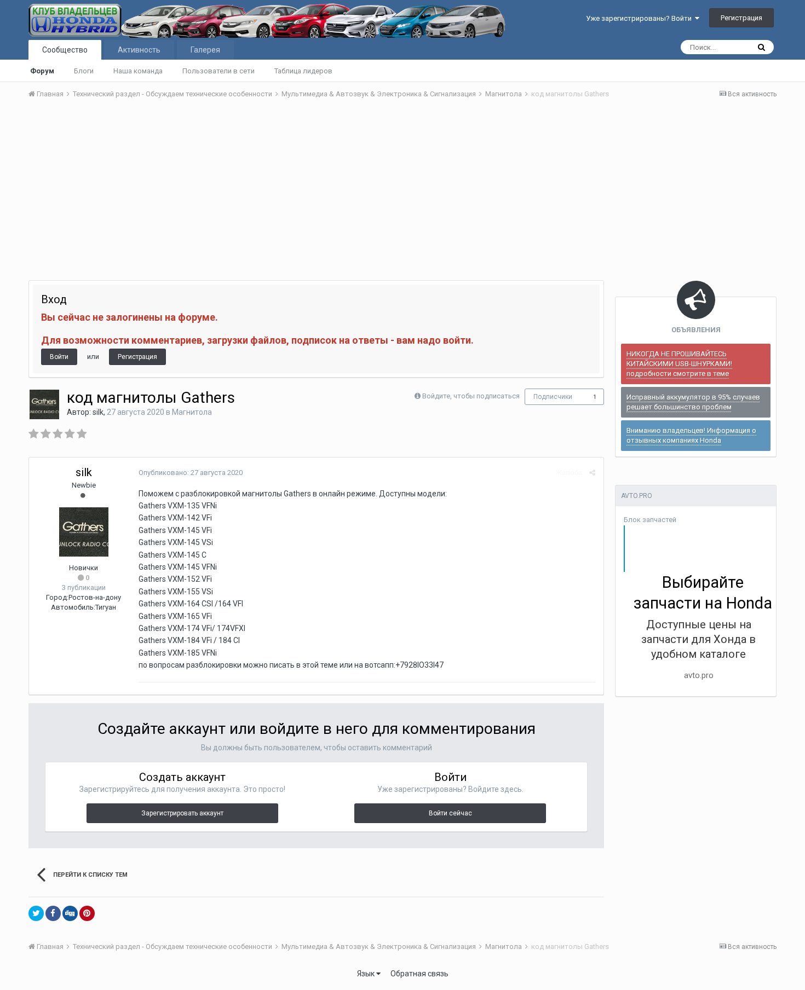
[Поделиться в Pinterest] (87, 913)
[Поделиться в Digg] (70, 913)
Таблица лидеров (303, 71)
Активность (139, 49)
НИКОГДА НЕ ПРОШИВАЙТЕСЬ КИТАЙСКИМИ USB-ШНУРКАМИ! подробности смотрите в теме (679, 364)
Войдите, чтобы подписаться (471, 396)
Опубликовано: (191, 472)
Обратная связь (419, 973)
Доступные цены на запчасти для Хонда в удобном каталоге (698, 639)
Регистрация (741, 18)
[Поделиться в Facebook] (53, 913)
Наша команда (138, 71)
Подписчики (552, 397)
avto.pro (699, 675)
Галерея (205, 49)
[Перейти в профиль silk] (44, 404)
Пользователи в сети (218, 71)
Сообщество (65, 49)
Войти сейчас (450, 813)
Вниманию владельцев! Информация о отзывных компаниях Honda (691, 435)
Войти (59, 357)
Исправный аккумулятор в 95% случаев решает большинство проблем (693, 402)
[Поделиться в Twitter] (36, 913)
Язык (366, 973)
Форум (42, 71)
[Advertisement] (402, 190)
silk (98, 412)
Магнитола (192, 412)
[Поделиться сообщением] (592, 472)
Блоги (84, 71)
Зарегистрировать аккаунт (182, 813)
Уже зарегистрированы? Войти (640, 18)
